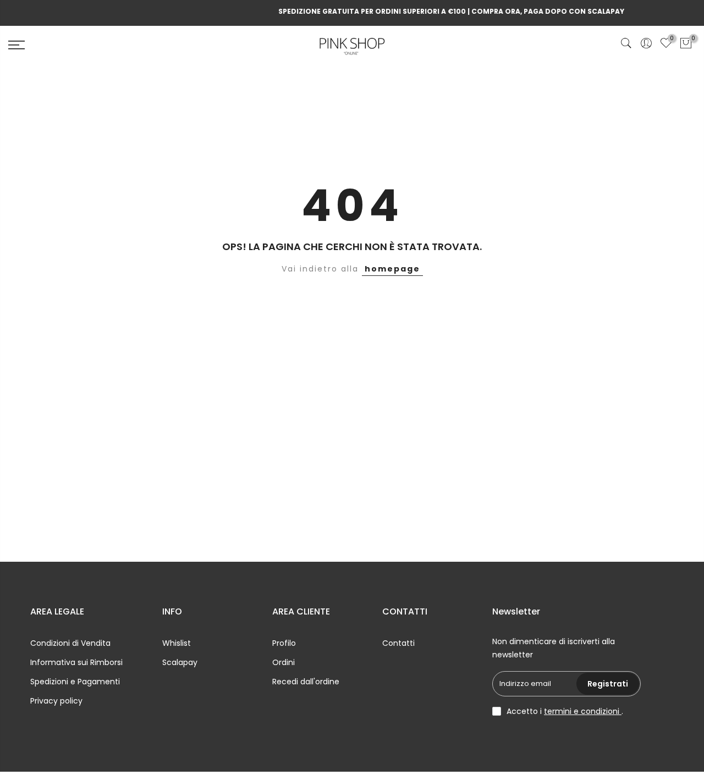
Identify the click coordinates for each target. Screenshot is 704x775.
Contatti (398, 643)
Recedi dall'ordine (305, 681)
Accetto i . (565, 711)
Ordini (283, 662)
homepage (392, 268)
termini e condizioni (583, 711)
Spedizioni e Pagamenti (75, 681)
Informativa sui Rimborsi (76, 662)
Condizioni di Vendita (70, 643)
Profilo (284, 643)
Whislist (176, 643)
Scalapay (179, 662)
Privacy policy (56, 700)
